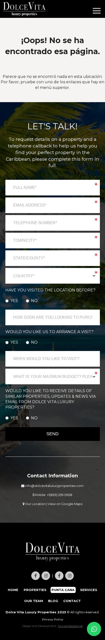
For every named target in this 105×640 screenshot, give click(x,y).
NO (34, 300)
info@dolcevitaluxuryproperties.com (54, 486)
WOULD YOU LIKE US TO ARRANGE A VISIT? (49, 331)
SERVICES (88, 590)
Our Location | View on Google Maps (53, 504)
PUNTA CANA (63, 590)
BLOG (53, 601)
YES (14, 300)
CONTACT (72, 601)
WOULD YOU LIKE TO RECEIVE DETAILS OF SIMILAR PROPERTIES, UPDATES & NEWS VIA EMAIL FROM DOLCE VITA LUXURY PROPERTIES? (50, 399)
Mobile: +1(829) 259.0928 (53, 495)
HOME (13, 590)
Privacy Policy (52, 619)
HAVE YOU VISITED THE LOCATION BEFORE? (50, 290)
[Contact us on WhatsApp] (94, 629)
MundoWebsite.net (70, 626)
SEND (52, 433)
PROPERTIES (35, 590)
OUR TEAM (33, 601)
